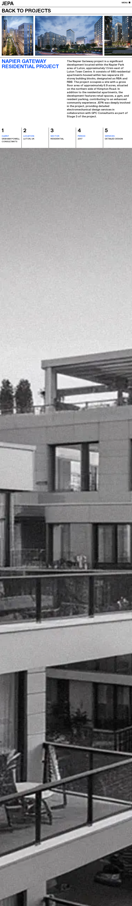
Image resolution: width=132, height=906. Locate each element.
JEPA (8, 3)
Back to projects (26, 10)
